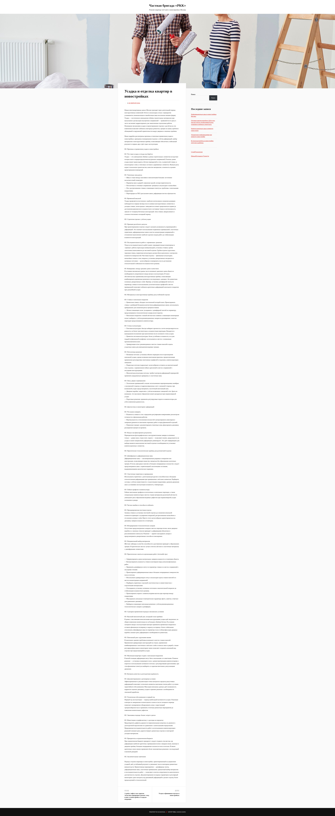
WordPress (161, 812)
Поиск (193, 94)
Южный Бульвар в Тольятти (200, 156)
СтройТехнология (197, 152)
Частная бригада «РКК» (167, 5)
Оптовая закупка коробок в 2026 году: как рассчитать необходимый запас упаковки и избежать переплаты (203, 122)
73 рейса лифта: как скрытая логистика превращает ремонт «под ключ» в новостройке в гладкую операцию (136, 796)
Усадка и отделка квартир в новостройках (148, 93)
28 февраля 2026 (134, 103)
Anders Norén (181, 812)
